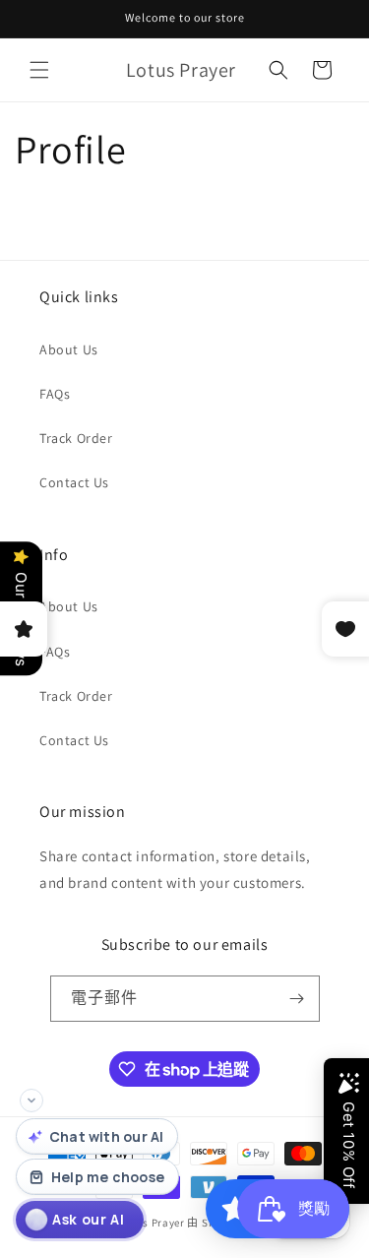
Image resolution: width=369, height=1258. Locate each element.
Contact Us (74, 482)
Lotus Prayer (151, 1222)
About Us (68, 349)
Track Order (76, 438)
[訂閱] (297, 998)
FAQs (54, 394)
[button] (39, 70)
